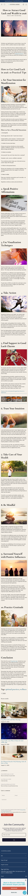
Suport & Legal (4, 860)
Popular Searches (4, 864)
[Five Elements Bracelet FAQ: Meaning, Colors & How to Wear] (14, 753)
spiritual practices (12, 689)
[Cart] (26, 4)
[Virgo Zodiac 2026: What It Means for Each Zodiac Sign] (14, 731)
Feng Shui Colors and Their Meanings (10, 719)
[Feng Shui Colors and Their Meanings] (14, 710)
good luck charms (19, 53)
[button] (25, 893)
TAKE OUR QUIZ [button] (14, 888)
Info (2, 855)
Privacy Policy (23, 809)
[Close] (25, 880)
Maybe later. (14, 892)
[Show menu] (1, 4)
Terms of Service (6, 810)
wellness (23, 689)
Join (14, 839)
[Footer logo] (6, 851)
